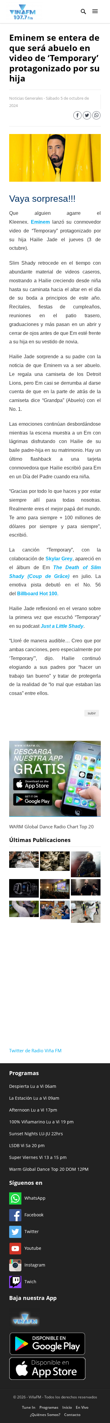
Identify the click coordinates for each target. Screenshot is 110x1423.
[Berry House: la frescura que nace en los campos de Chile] (24, 915)
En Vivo (82, 1407)
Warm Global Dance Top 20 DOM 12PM (49, 1169)
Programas (48, 1407)
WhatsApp (35, 1198)
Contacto (72, 1414)
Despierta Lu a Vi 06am (32, 1086)
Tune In (28, 1407)
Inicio (67, 1407)
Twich (30, 1281)
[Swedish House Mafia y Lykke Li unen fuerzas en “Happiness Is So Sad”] (86, 894)
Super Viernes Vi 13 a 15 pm (38, 1157)
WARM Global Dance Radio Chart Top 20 (51, 826)
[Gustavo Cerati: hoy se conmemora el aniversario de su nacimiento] (86, 875)
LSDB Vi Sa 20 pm (27, 1145)
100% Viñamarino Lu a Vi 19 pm (41, 1122)
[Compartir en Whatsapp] (96, 116)
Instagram (34, 1265)
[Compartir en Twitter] (87, 116)
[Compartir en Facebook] (77, 116)
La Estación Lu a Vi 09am (34, 1098)
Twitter (31, 1231)
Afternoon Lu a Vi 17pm (33, 1110)
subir (92, 713)
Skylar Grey (59, 558)
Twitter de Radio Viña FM (35, 1050)
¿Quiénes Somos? (45, 1414)
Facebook (33, 1215)
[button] (95, 11)
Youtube (32, 1248)
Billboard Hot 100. (37, 593)
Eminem (40, 222)
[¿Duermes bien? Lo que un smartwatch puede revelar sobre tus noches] (24, 896)
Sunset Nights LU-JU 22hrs (36, 1133)
